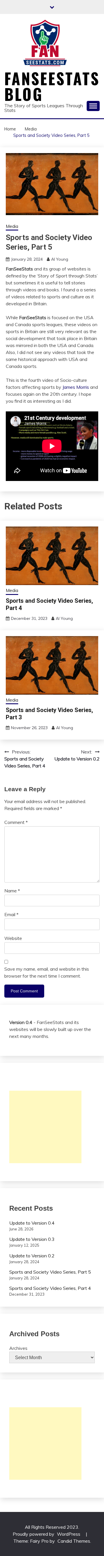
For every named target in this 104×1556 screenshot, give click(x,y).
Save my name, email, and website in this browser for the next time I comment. (46, 972)
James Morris (75, 387)
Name (12, 891)
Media (12, 226)
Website (13, 938)
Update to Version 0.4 (32, 1223)
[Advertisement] (45, 1127)
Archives (18, 1348)
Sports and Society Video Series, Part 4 (50, 1288)
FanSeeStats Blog (52, 86)
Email (11, 914)
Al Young (59, 259)
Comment (16, 822)
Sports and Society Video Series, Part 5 (50, 1272)
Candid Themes (73, 1541)
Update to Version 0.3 (32, 1239)
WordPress (68, 1534)
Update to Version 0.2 (32, 1256)
